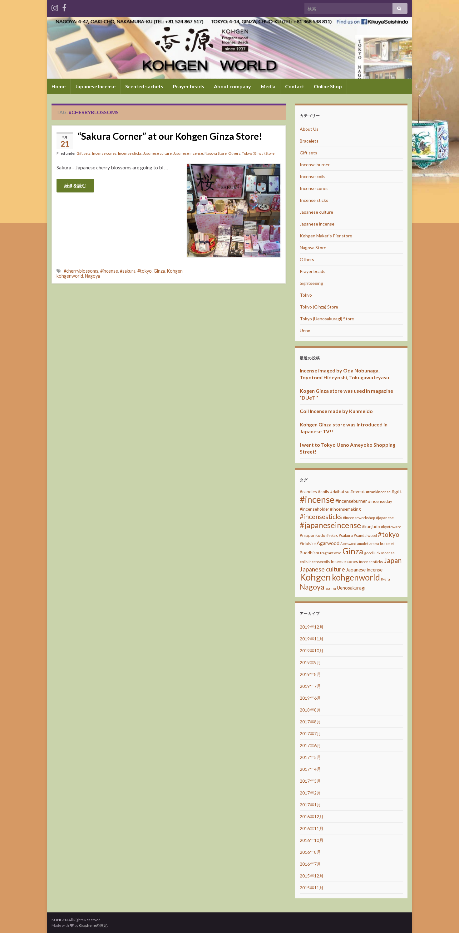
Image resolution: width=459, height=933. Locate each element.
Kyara (385, 579)
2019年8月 (310, 674)
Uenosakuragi (351, 587)
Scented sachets (144, 86)
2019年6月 (310, 698)
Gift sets (83, 153)
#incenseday (380, 501)
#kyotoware (391, 526)
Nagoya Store (216, 153)
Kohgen (175, 271)
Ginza (159, 271)
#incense (109, 271)
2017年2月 (310, 792)
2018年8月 (310, 709)
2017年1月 (310, 804)
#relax (332, 535)
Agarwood (328, 543)
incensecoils (319, 561)
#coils (323, 491)
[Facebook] (64, 6)
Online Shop (328, 86)
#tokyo (144, 271)
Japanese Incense (95, 86)
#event (357, 491)
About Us (309, 129)
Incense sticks (130, 153)
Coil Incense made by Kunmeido (336, 411)
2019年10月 (311, 650)
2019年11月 (311, 638)
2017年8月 (310, 721)
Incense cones (104, 153)
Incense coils (312, 176)
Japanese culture (157, 153)
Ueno (305, 330)
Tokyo (306, 295)
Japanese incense (188, 153)
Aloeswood (348, 544)
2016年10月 (311, 840)
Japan (393, 560)
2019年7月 (310, 686)
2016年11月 (311, 828)
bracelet (387, 543)
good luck (372, 553)
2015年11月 (311, 887)
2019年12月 (311, 626)
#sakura (128, 271)
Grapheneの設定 (93, 925)
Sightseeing (311, 283)
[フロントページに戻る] (229, 48)
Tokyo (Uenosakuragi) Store (327, 318)
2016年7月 (310, 864)
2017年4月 (310, 769)
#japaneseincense (330, 525)
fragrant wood (331, 553)
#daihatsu (339, 491)
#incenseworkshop (359, 517)
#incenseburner (351, 501)
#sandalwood (365, 535)
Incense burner (315, 164)
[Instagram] (55, 6)
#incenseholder (314, 509)
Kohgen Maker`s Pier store (326, 235)
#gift (397, 491)
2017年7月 (310, 733)
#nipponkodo (312, 535)
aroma (374, 544)
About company (232, 86)
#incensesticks (321, 516)
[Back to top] (445, 919)
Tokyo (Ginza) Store (258, 153)
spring (330, 588)
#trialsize (308, 543)
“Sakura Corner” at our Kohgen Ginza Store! (170, 136)
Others (234, 153)
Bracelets (309, 140)
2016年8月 (310, 852)
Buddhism (309, 552)
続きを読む (75, 185)
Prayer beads (188, 86)
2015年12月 (311, 875)
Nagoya (92, 276)
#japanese (385, 517)
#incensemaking (345, 509)
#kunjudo (371, 526)
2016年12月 (311, 816)
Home (59, 86)
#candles (308, 491)
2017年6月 (310, 745)
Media (268, 86)
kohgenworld (70, 276)
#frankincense (378, 491)
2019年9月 (310, 662)
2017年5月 (310, 757)
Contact (294, 86)
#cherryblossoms (81, 271)
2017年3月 (310, 781)
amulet (362, 544)
